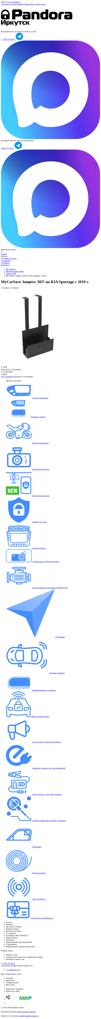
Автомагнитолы (39, 548)
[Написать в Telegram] (19, 39)
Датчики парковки (57, 673)
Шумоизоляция (38, 873)
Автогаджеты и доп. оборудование (47, 794)
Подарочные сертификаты (42, 918)
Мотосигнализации (40, 443)
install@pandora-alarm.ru (29, 1016)
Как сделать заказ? (38, 4)
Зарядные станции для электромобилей (48, 768)
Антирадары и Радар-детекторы (45, 562)
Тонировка (36, 847)
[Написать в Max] (50, 138)
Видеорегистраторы (40, 469)
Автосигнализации (40, 398)
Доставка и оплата (9, 4)
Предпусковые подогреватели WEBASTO (50, 588)
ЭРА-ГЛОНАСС (39, 899)
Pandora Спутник (39, 522)
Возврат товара (23, 4)
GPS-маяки (60, 637)
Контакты (5, 265)
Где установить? (14, 2)
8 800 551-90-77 (7, 148)
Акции (4, 254)
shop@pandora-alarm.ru (26, 1012)
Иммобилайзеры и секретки (44, 690)
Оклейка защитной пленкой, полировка (49, 821)
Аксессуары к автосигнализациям (46, 742)
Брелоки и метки (38, 417)
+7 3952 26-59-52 (8, 39)
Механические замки (40, 716)
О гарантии (6, 261)
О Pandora (5, 263)
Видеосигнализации (40, 496)
